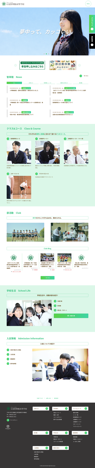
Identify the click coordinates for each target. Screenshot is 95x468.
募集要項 (36, 456)
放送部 (53, 269)
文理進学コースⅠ (77, 419)
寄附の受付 (56, 448)
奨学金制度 (36, 459)
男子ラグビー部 (68, 269)
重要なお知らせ (64, 83)
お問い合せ (48, 398)
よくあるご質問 (76, 441)
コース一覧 (75, 415)
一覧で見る (85, 75)
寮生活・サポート (58, 439)
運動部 (25, 232)
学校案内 (55, 408)
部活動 (80, 83)
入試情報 (36, 448)
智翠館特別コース (77, 417)
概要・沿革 (56, 415)
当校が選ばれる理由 (38, 452)
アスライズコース (77, 426)
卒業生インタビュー (77, 439)
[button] (44, 53)
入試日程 (36, 454)
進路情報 (75, 433)
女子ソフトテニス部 (17, 271)
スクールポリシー (58, 417)
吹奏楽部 (36, 269)
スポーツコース (76, 424)
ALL (14, 83)
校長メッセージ (57, 412)
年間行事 (72, 316)
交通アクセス (40, 398)
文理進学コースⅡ (77, 421)
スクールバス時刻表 (58, 441)
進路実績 (75, 436)
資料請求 (56, 398)
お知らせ (31, 83)
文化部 (69, 232)
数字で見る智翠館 (58, 419)
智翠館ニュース (47, 83)
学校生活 (55, 433)
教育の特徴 (75, 412)
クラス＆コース (77, 408)
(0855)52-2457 (12, 414)
